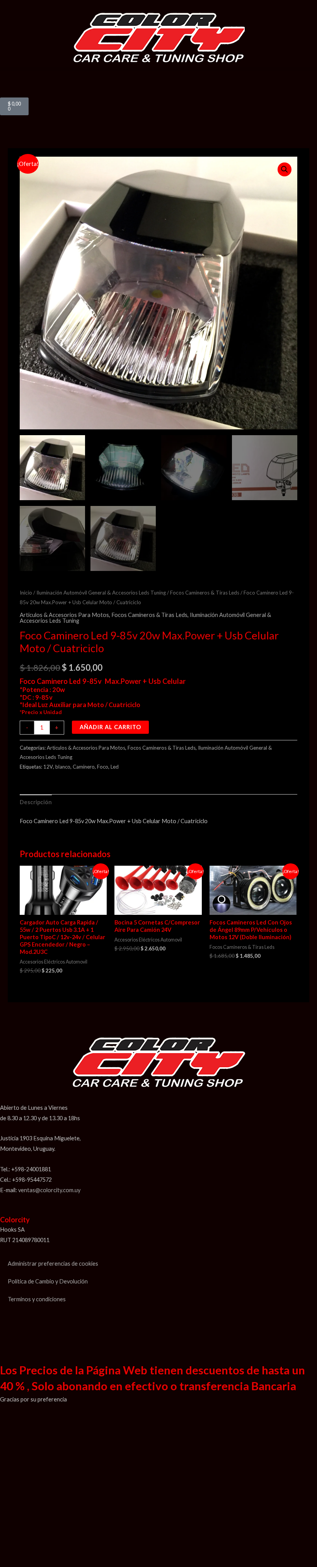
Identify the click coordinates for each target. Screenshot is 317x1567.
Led (115, 767)
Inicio (26, 593)
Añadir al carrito (110, 727)
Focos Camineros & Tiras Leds (204, 593)
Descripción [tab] (36, 802)
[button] (158, 69)
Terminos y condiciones (37, 1299)
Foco (102, 767)
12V (48, 767)
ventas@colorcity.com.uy (49, 1190)
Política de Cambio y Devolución (48, 1281)
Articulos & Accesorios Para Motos (64, 615)
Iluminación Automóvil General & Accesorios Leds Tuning (101, 593)
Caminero (84, 767)
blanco (62, 767)
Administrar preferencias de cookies (53, 1263)
